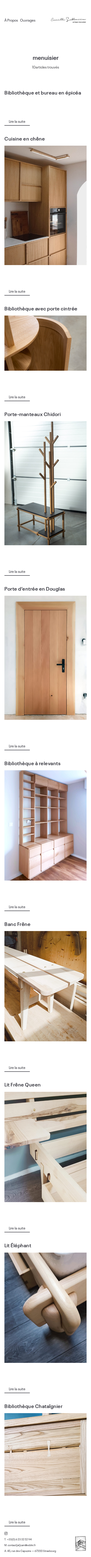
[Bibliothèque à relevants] (45, 825)
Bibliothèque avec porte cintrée (41, 308)
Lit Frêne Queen (22, 1084)
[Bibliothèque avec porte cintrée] (45, 343)
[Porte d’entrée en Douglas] (45, 658)
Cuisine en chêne (24, 138)
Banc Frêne (17, 923)
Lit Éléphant (17, 1245)
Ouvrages (27, 20)
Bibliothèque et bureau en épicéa (42, 92)
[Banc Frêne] (45, 986)
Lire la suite (17, 121)
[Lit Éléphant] (45, 1308)
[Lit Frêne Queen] (45, 1147)
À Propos (11, 20)
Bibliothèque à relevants (32, 763)
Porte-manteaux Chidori (32, 413)
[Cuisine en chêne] (45, 205)
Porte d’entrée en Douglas (34, 588)
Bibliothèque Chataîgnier (33, 1405)
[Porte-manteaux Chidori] (45, 483)
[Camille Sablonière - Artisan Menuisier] (68, 20)
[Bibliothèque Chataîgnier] (45, 1454)
